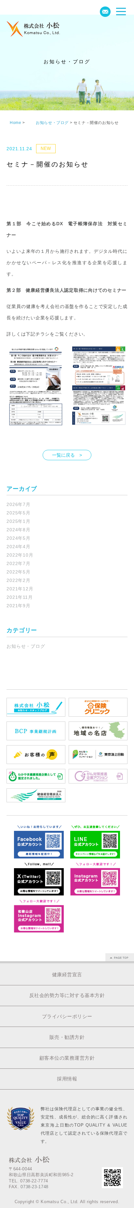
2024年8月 (18, 529)
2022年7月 (18, 563)
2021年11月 (20, 597)
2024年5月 (18, 538)
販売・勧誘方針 (67, 1037)
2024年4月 (18, 546)
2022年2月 (18, 580)
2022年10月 (20, 555)
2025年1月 (18, 521)
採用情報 (67, 1078)
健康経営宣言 (67, 974)
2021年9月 (18, 605)
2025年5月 (18, 512)
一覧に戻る (63, 455)
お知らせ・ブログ (26, 646)
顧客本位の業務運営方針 (67, 1058)
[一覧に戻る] (67, 447)
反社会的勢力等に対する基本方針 (67, 995)
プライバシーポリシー (67, 1016)
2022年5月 (18, 571)
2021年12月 (20, 588)
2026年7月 (18, 504)
